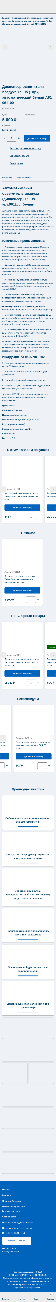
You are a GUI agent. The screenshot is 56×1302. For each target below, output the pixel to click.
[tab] (7, 177)
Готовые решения (11, 1211)
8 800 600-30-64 (13, 1233)
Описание (7, 177)
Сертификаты (9, 1217)
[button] (3, 489)
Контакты (6, 1195)
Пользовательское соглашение (17, 1228)
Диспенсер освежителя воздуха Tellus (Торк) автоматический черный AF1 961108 (19, 579)
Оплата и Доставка (11, 1201)
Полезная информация (13, 1207)
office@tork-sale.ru (11, 1251)
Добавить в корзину (36, 138)
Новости (6, 1190)
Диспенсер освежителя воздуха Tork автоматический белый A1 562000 (22, 495)
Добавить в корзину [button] (22, 507)
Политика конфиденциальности (17, 1222)
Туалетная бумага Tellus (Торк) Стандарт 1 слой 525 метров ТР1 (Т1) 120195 (20, 745)
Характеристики (24, 177)
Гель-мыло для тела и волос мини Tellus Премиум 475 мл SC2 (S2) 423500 (21, 662)
